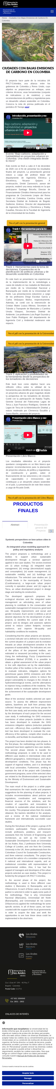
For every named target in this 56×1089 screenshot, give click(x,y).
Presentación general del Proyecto (41, 527)
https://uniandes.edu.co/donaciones (28, 936)
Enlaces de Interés (17, 1014)
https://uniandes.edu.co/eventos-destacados (28, 956)
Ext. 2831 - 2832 (17, 1002)
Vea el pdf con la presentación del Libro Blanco (30, 497)
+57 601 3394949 (17, 998)
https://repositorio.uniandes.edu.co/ (28, 946)
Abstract (19, 525)
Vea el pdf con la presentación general (27, 223)
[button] (51, 531)
